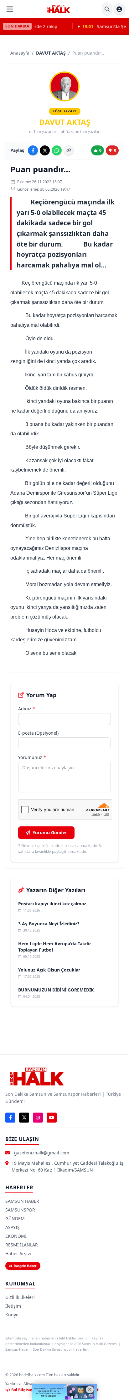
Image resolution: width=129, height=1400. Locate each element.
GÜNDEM (15, 1218)
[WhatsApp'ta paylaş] (57, 150)
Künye (11, 1315)
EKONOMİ (16, 1236)
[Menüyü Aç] (9, 9)
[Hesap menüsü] (119, 9)
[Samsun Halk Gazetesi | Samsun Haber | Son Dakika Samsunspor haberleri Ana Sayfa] (58, 9)
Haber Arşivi (18, 1253)
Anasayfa (19, 53)
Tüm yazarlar (45, 131)
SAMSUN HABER (22, 1201)
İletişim (13, 1306)
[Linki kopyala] (69, 150)
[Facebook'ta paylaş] (33, 150)
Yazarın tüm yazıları (83, 131)
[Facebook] (10, 1118)
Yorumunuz (32, 757)
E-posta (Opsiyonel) (38, 733)
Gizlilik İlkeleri (20, 1297)
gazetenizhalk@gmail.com (41, 1153)
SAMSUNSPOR (20, 1210)
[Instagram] (38, 1118)
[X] (24, 1118)
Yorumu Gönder (50, 832)
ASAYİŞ (12, 1227)
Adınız (26, 709)
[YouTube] (52, 1118)
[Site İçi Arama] (107, 9)
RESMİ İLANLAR (21, 1245)
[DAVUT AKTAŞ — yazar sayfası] (64, 86)
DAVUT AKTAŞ (51, 53)
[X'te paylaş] (45, 150)
